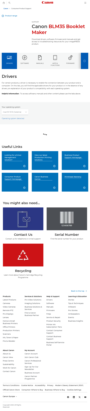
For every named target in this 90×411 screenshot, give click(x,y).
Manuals (40, 63)
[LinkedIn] (74, 397)
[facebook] (68, 397)
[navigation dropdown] (85, 3)
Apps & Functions (55, 64)
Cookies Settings (74, 390)
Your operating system (11, 107)
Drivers (9, 63)
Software (25, 63)
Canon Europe (9, 396)
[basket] (4, 3)
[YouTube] (85, 397)
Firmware (70, 63)
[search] (9, 3)
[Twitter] (80, 397)
